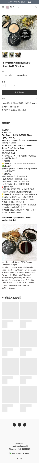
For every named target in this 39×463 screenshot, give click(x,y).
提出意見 (19, 458)
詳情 (29, 2)
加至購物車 (19, 92)
